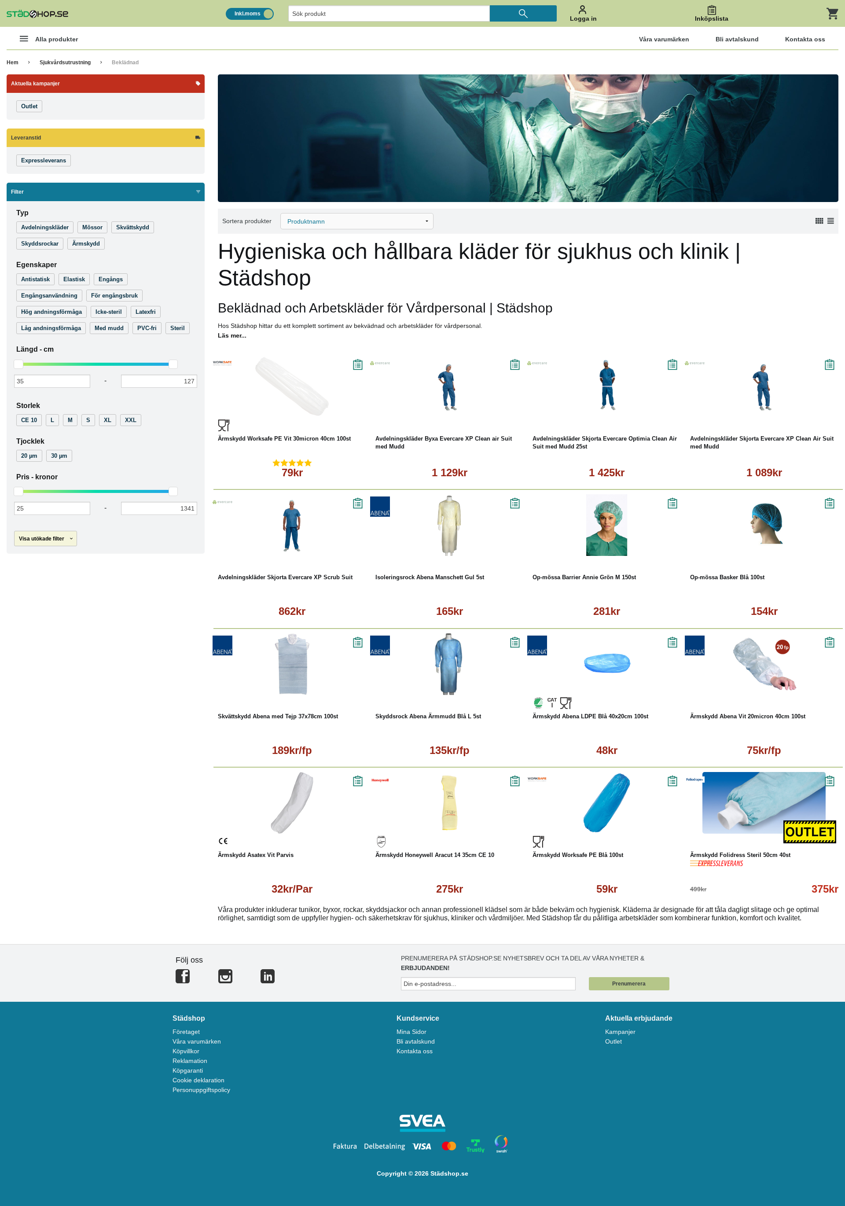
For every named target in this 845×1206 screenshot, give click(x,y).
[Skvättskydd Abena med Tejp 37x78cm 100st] (292, 664)
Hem (12, 62)
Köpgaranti (188, 1070)
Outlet (613, 1041)
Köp (252, 411)
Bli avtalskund (416, 1041)
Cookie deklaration (198, 1080)
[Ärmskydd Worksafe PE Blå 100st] (607, 803)
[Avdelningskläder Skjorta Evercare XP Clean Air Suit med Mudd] (764, 386)
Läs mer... (232, 335)
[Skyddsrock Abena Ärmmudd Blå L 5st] (449, 664)
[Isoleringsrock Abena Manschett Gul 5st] (449, 525)
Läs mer (334, 411)
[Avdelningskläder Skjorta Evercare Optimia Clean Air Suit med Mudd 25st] (607, 386)
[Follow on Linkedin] (268, 980)
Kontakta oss (415, 1051)
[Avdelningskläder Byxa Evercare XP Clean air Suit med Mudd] (449, 386)
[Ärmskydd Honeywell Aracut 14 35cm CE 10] (449, 803)
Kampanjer (620, 1031)
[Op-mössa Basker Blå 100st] (764, 525)
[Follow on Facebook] (183, 980)
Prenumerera (629, 984)
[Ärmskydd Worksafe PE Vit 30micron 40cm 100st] (292, 386)
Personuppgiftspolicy (201, 1089)
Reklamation (190, 1060)
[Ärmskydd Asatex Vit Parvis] (292, 803)
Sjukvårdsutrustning (65, 62)
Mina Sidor (411, 1031)
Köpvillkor (186, 1051)
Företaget (186, 1031)
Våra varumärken (197, 1041)
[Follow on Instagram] (225, 980)
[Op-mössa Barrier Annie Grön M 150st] (607, 525)
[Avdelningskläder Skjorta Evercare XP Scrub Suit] (292, 525)
